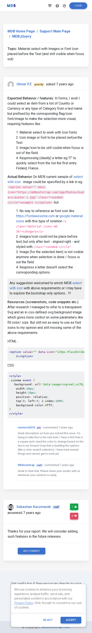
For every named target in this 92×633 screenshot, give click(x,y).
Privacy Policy (23, 603)
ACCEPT (71, 619)
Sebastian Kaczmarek (33, 507)
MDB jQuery (21, 36)
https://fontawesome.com (35, 216)
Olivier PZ (24, 84)
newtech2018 (26, 427)
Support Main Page (55, 31)
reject (48, 619)
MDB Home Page (21, 31)
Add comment (31, 551)
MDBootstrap (26, 465)
